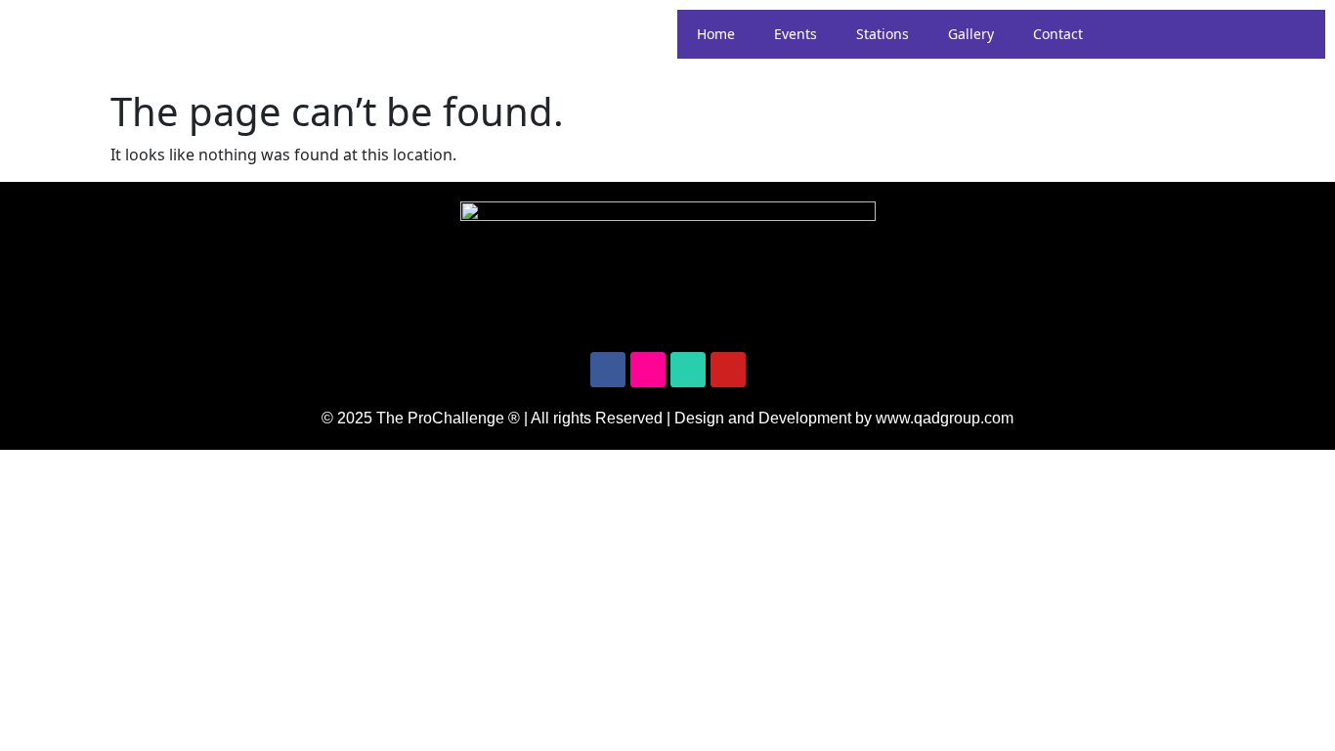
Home (716, 33)
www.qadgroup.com (944, 418)
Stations (882, 33)
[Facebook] (607, 369)
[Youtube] (728, 369)
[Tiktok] (688, 369)
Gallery (971, 33)
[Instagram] (648, 369)
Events (795, 33)
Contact (1058, 33)
